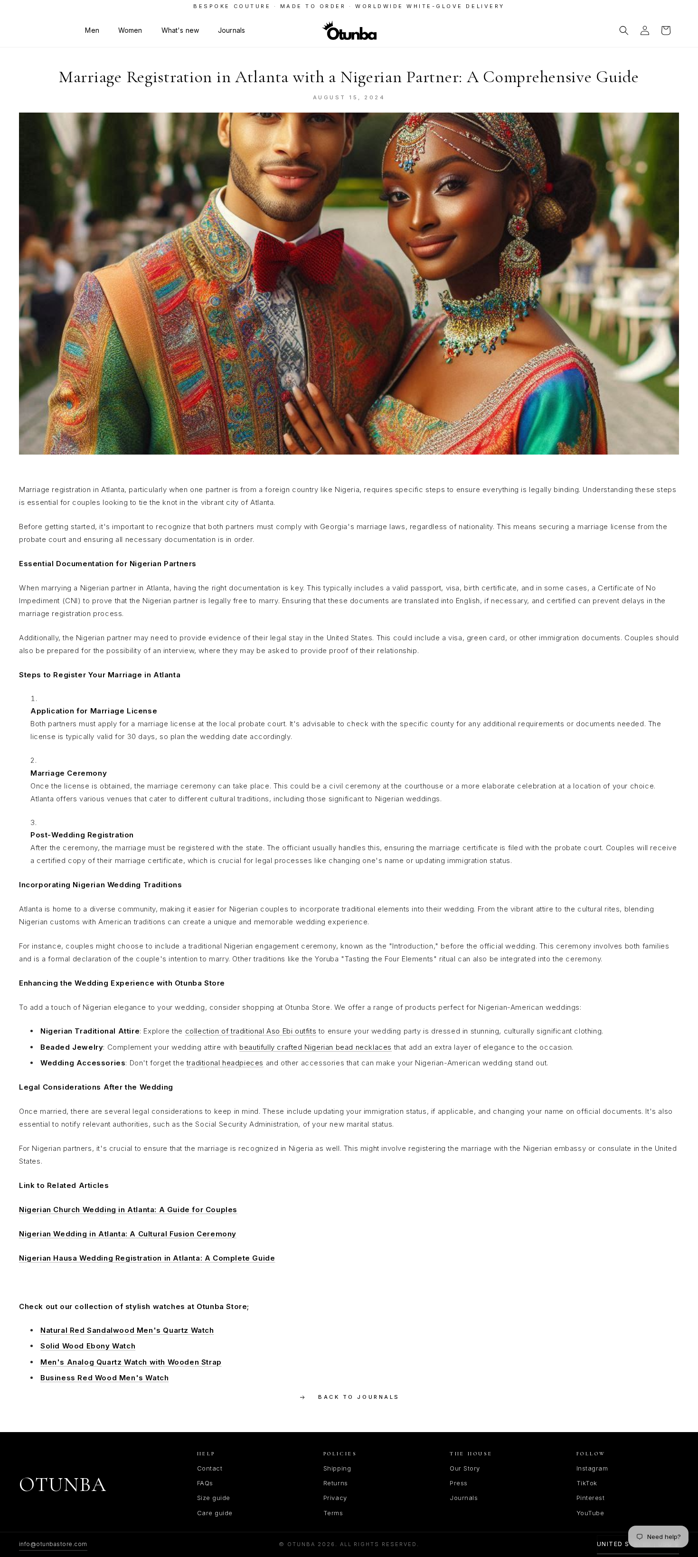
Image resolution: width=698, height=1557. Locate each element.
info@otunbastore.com (53, 1544)
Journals (464, 1497)
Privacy (335, 1497)
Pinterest (590, 1497)
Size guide (213, 1497)
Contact (210, 1468)
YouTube (590, 1513)
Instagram (592, 1468)
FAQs (205, 1483)
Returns (335, 1483)
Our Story (465, 1468)
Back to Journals (358, 1397)
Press (459, 1483)
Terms (333, 1513)
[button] (91, 30)
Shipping (337, 1468)
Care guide (215, 1513)
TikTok (586, 1483)
